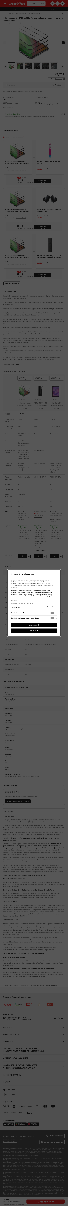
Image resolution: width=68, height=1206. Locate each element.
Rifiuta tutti (34, 631)
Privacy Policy (14, 603)
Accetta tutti (34, 625)
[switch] (52, 613)
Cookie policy (29, 603)
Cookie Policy (14, 600)
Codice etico (22, 603)
